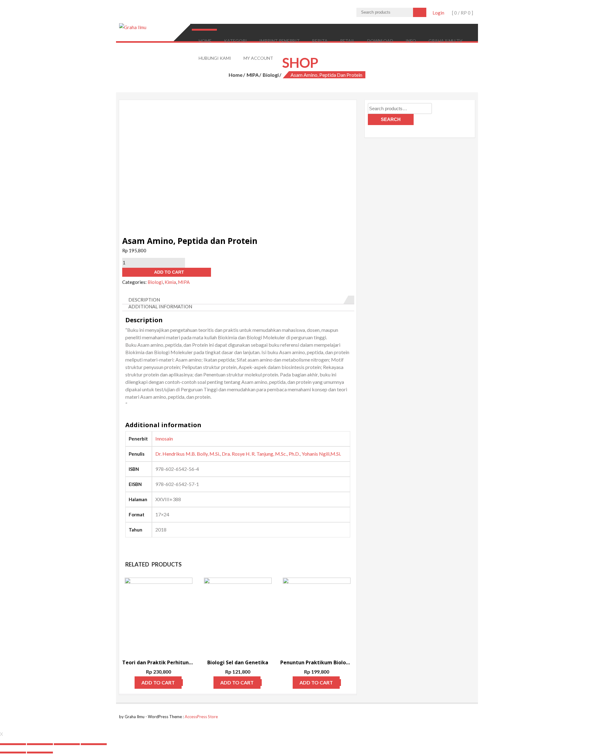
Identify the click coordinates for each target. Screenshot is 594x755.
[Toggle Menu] (204, 30)
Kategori (235, 40)
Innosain (164, 438)
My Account (258, 58)
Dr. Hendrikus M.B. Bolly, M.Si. (187, 454)
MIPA (253, 75)
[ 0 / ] (462, 12)
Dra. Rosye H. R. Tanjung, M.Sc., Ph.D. (261, 454)
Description (144, 299)
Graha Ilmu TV (445, 40)
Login (438, 12)
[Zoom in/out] (94, 744)
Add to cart (169, 272)
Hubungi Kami (215, 58)
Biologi (271, 75)
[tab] (238, 300)
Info (411, 40)
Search (391, 119)
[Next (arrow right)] (40, 752)
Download (380, 40)
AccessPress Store (201, 716)
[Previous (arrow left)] (13, 752)
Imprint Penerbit (279, 40)
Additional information (160, 306)
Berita (320, 40)
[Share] (40, 744)
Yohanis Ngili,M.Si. (321, 454)
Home (205, 40)
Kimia (170, 282)
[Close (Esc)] (13, 744)
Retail (347, 40)
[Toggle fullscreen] (67, 744)
